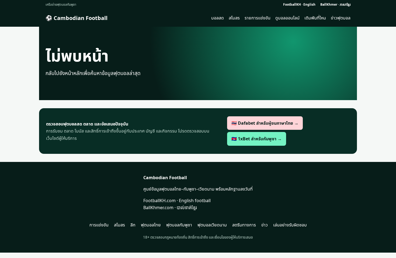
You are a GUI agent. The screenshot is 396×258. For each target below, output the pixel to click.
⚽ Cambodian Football (76, 18)
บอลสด (217, 18)
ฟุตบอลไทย (151, 225)
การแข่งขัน (99, 225)
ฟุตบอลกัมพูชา (179, 225)
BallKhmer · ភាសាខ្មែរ (335, 4)
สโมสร (234, 18)
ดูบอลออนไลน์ (287, 18)
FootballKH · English (299, 4)
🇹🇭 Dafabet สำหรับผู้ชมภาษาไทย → (264, 123)
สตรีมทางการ (244, 225)
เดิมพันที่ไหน (315, 18)
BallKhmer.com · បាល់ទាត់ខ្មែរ (170, 208)
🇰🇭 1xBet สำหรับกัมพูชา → (256, 139)
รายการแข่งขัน (257, 18)
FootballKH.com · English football (177, 200)
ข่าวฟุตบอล (340, 18)
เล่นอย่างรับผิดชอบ (290, 225)
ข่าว (264, 225)
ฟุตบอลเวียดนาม (212, 225)
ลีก (133, 225)
